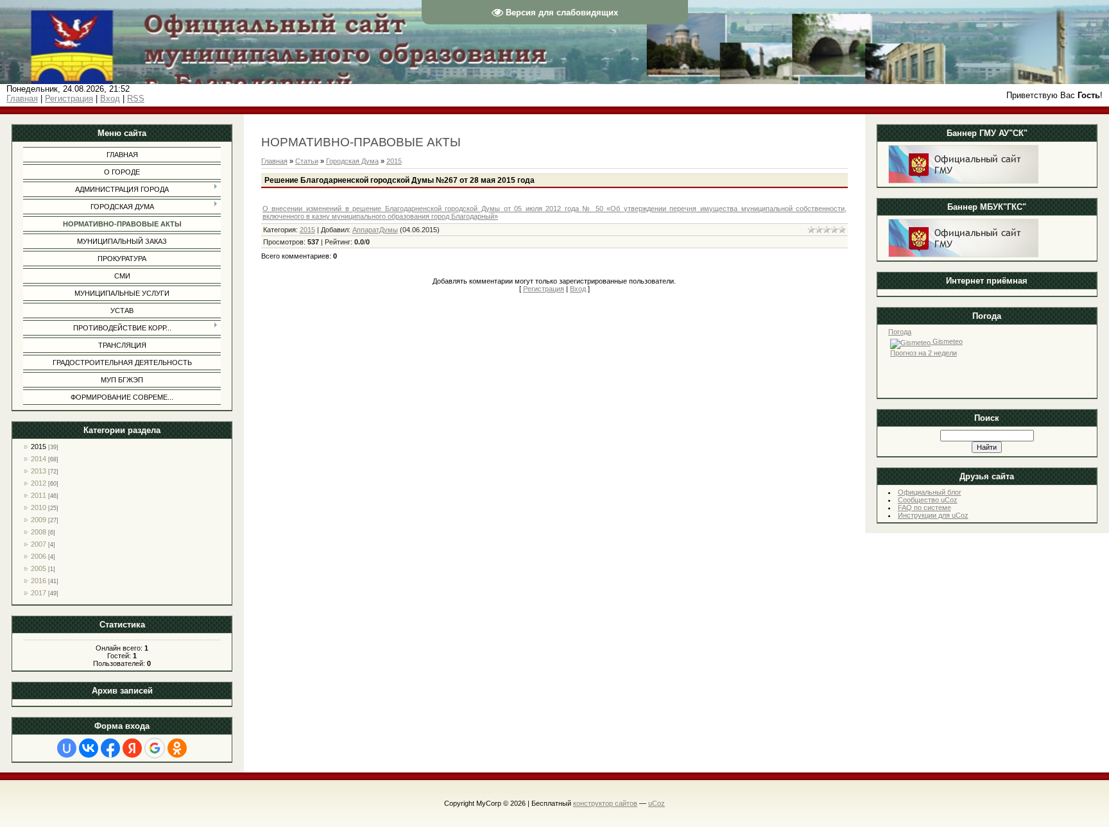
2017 (38, 593)
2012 (38, 483)
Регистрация (69, 98)
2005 (38, 568)
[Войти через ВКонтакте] (88, 748)
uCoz (656, 803)
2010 (38, 507)
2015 (38, 446)
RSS (135, 98)
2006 (38, 556)
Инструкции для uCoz (933, 515)
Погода (899, 332)
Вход (110, 98)
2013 (38, 471)
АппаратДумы (375, 230)
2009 (38, 520)
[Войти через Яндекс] (132, 748)
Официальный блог (929, 492)
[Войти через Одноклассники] (177, 748)
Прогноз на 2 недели (923, 353)
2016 (38, 580)
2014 (38, 459)
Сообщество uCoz (928, 500)
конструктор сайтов (605, 803)
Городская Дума (352, 161)
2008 (38, 532)
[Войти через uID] (66, 748)
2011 (38, 495)
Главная (22, 98)
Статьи (306, 161)
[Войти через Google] (154, 748)
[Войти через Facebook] (110, 748)
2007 (38, 544)
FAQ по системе (924, 507)
